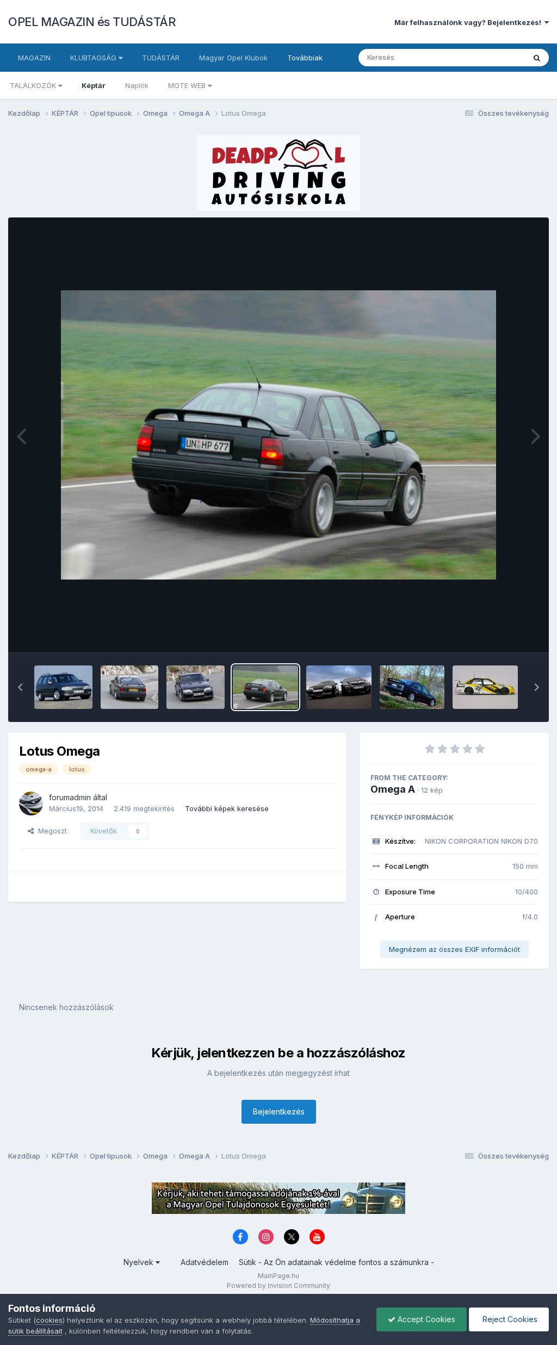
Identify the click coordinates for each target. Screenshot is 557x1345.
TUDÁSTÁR (161, 57)
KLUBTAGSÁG (94, 57)
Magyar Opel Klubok (233, 57)
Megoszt (50, 830)
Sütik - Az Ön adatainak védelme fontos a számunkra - (336, 1262)
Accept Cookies (425, 1319)
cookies (49, 1320)
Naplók (136, 85)
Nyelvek (139, 1262)
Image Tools (503, 632)
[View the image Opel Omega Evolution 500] (412, 687)
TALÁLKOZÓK (34, 85)
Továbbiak (305, 57)
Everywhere (491, 57)
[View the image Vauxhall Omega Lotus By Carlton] (130, 687)
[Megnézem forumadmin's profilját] (31, 803)
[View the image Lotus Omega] (265, 687)
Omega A (392, 789)
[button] (20, 687)
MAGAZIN (34, 57)
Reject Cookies (508, 1319)
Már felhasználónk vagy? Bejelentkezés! (469, 22)
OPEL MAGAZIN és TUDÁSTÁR (92, 22)
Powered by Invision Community (278, 1285)
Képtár (94, 85)
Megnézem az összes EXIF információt (454, 949)
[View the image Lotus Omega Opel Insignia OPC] (339, 687)
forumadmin (70, 797)
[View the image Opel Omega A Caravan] (63, 687)
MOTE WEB (188, 85)
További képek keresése (227, 808)
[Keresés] (537, 57)
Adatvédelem (204, 1262)
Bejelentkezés (279, 1111)
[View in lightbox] (278, 435)
